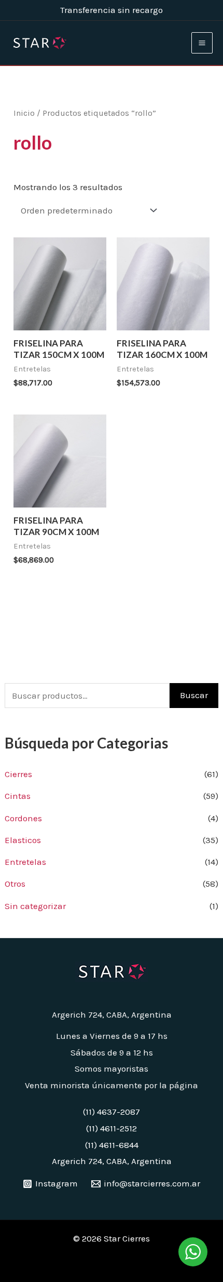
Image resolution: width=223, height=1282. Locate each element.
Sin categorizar (35, 906)
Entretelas (25, 862)
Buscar (194, 695)
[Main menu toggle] (202, 43)
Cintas (18, 796)
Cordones (23, 818)
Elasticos (23, 840)
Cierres (18, 774)
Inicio (24, 113)
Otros (15, 883)
